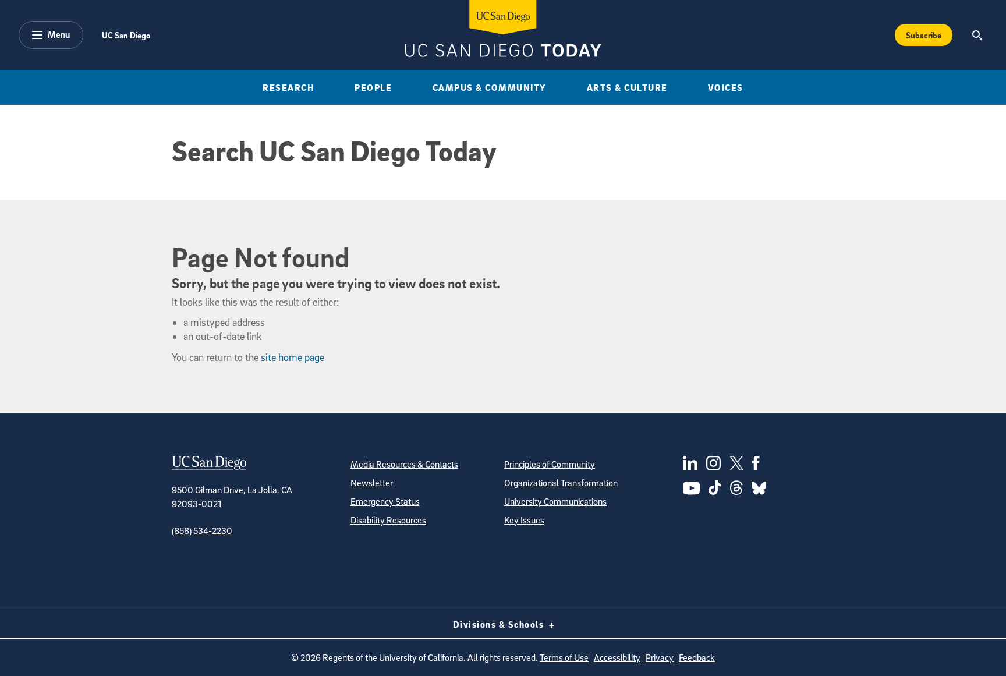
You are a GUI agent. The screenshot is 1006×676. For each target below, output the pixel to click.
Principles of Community (549, 464)
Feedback (697, 657)
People (373, 87)
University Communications (555, 501)
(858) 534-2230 (202, 530)
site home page (292, 357)
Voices (725, 87)
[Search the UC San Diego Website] (977, 35)
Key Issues (524, 520)
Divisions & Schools (500, 624)
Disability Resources (388, 520)
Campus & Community (490, 87)
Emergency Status (385, 501)
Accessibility (617, 657)
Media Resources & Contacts (404, 464)
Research (288, 87)
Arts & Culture (627, 87)
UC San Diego (126, 35)
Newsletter (371, 483)
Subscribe (923, 35)
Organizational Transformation (561, 483)
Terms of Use (564, 657)
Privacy (660, 657)
